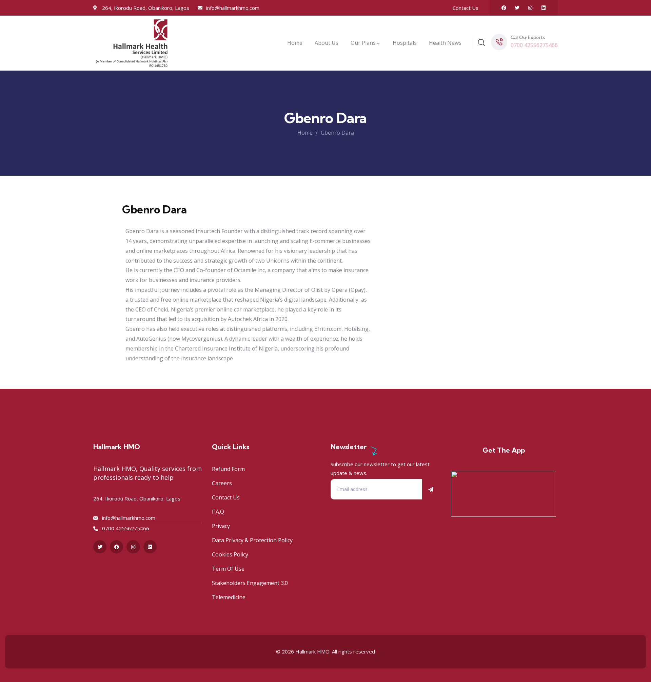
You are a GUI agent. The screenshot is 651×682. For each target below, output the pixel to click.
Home (305, 132)
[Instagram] (530, 7)
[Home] (131, 43)
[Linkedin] (543, 7)
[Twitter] (517, 7)
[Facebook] (503, 7)
